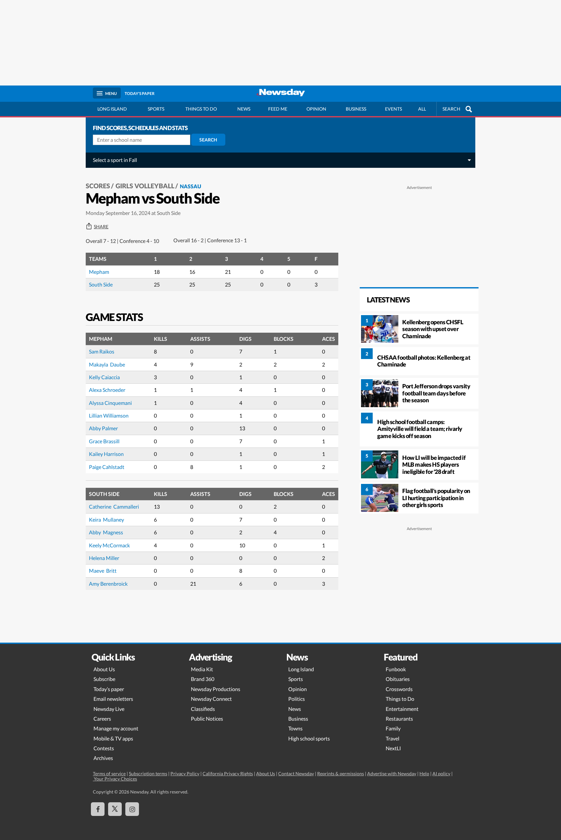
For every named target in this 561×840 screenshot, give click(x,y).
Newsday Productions (215, 689)
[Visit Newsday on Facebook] (98, 809)
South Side (101, 284)
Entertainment (402, 709)
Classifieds (203, 709)
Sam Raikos (101, 351)
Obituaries (398, 679)
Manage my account (116, 728)
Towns (295, 728)
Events (393, 109)
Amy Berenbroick (108, 583)
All (422, 109)
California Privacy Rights (228, 773)
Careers (102, 718)
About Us (104, 669)
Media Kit (202, 669)
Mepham (99, 272)
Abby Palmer (103, 428)
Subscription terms (148, 773)
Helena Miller (104, 558)
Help (424, 773)
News (243, 109)
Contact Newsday (296, 773)
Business (356, 109)
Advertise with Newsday (391, 773)
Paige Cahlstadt (106, 467)
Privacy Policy (184, 773)
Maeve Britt (103, 570)
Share (101, 226)
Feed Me (277, 109)
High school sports (309, 738)
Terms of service (109, 773)
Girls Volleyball (145, 186)
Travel (392, 738)
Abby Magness (106, 532)
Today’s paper (109, 689)
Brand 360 (202, 679)
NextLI (393, 748)
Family (393, 728)
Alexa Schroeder (107, 390)
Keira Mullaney (106, 519)
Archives (103, 758)
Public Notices (207, 718)
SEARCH (451, 109)
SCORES (98, 186)
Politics (296, 699)
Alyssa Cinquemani (111, 403)
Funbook (396, 669)
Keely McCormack (109, 545)
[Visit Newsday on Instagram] (132, 809)
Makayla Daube (107, 364)
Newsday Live (109, 709)
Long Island (112, 109)
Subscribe (104, 679)
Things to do (201, 109)
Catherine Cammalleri (114, 506)
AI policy (441, 773)
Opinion (316, 109)
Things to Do (400, 699)
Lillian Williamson (109, 415)
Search (208, 139)
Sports (156, 109)
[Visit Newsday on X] (115, 809)
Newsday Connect (211, 699)
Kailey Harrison (106, 454)
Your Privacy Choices (115, 778)
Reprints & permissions (340, 773)
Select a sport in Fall (115, 160)
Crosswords (399, 689)
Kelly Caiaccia (104, 377)
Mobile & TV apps (113, 738)
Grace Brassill (104, 441)
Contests (104, 748)
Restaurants (399, 718)
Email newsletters (113, 699)
